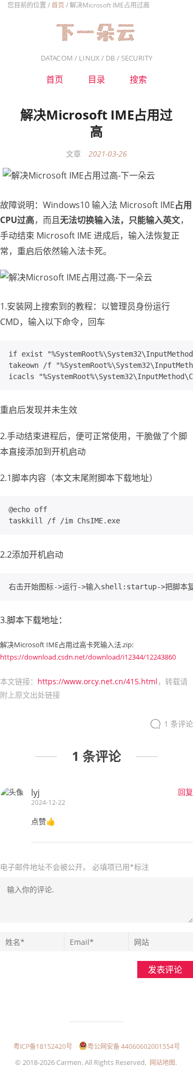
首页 (57, 5)
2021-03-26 (107, 154)
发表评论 (165, 969)
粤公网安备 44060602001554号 (133, 1046)
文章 (73, 154)
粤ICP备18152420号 (42, 1046)
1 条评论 (178, 724)
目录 (96, 79)
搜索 (138, 79)
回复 (185, 792)
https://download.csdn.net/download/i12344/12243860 (88, 657)
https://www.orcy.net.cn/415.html (98, 681)
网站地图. (163, 1062)
